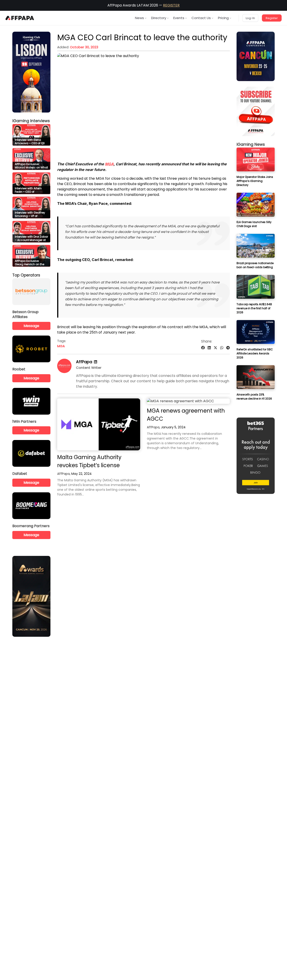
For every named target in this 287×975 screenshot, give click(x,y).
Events (178, 17)
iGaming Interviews (31, 121)
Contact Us (201, 17)
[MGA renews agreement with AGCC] (188, 401)
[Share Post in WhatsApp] (221, 347)
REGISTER (171, 5)
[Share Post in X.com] (215, 347)
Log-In (250, 18)
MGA (109, 164)
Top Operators (26, 275)
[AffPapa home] (19, 18)
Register (272, 18)
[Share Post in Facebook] (203, 347)
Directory (158, 17)
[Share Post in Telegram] (228, 347)
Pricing (223, 17)
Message (31, 325)
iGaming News (251, 144)
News (139, 17)
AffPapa (84, 362)
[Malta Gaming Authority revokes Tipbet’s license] (98, 424)
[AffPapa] (64, 371)
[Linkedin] (95, 362)
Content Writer (88, 367)
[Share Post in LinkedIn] (209, 347)
